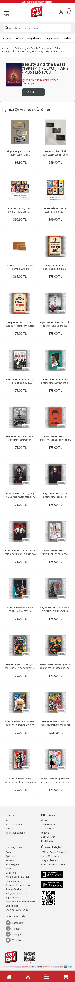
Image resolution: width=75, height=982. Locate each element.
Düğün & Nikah (48, 824)
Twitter (16, 928)
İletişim (9, 828)
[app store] (52, 874)
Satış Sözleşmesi (49, 860)
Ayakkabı (10, 856)
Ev (32, 48)
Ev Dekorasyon (44, 48)
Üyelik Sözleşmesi (50, 856)
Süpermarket (12, 897)
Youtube (16, 940)
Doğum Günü (52, 38)
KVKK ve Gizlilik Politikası (53, 852)
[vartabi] (37, 11)
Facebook (17, 922)
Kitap (8, 868)
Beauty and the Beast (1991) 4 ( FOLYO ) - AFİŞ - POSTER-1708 (33, 51)
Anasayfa (7, 48)
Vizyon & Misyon (14, 824)
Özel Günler (47, 841)
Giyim (8, 852)
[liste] (46, 976)
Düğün (19, 38)
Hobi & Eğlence (13, 864)
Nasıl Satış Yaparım (16, 832)
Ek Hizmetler (12, 905)
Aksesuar (10, 860)
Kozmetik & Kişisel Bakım (18, 885)
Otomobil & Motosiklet (17, 909)
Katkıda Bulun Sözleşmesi (54, 864)
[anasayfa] (9, 976)
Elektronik (11, 872)
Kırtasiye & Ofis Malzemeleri (20, 901)
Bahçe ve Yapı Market (17, 893)
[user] (61, 12)
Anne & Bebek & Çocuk (17, 876)
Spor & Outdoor (14, 889)
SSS (7, 820)
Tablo (58, 48)
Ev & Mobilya (21, 48)
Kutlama (68, 38)
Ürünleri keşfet (33, 92)
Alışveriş (7, 38)
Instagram (17, 934)
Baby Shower (34, 38)
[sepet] (65, 976)
